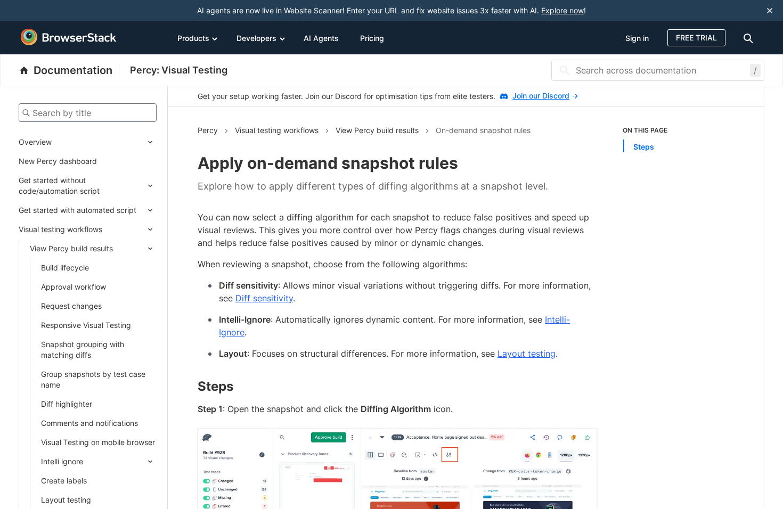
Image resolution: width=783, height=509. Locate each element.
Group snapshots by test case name (93, 379)
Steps (643, 146)
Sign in (637, 38)
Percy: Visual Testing (178, 70)
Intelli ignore (62, 461)
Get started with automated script (77, 210)
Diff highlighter (66, 403)
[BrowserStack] (69, 37)
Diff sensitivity (264, 298)
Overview (35, 141)
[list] (679, 139)
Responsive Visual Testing (86, 325)
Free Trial (696, 37)
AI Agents (321, 38)
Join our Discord (540, 95)
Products (193, 38)
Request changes (71, 305)
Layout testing (66, 499)
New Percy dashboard (58, 161)
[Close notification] (769, 10)
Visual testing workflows (60, 229)
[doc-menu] (750, 37)
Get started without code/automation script (59, 185)
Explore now (562, 10)
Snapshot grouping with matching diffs (82, 349)
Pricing (372, 38)
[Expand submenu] (104, 142)
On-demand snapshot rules (483, 130)
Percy (208, 130)
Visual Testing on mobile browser (98, 442)
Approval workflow (73, 286)
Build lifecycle (65, 267)
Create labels (64, 480)
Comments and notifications (89, 423)
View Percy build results (71, 248)
